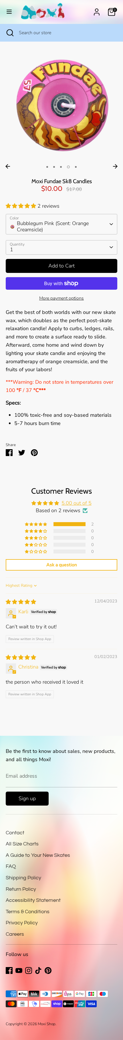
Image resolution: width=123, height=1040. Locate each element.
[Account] (96, 10)
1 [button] (47, 167)
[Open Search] (9, 33)
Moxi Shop (46, 1024)
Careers (15, 934)
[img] (21, 601)
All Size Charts (22, 844)
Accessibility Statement (33, 900)
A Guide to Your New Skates (38, 855)
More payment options (61, 298)
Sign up (27, 798)
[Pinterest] (48, 970)
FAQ (11, 866)
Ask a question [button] (61, 565)
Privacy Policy (22, 922)
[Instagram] (28, 970)
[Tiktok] (38, 970)
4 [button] (68, 166)
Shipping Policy (23, 877)
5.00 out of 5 (76, 503)
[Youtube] (18, 970)
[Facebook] (9, 970)
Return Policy (21, 889)
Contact (15, 832)
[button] (21, 206)
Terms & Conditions (27, 911)
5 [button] (76, 167)
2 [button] (54, 167)
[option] (61, 105)
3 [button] (61, 167)
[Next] (115, 166)
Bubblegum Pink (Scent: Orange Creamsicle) (53, 226)
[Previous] (7, 166)
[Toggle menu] (9, 12)
